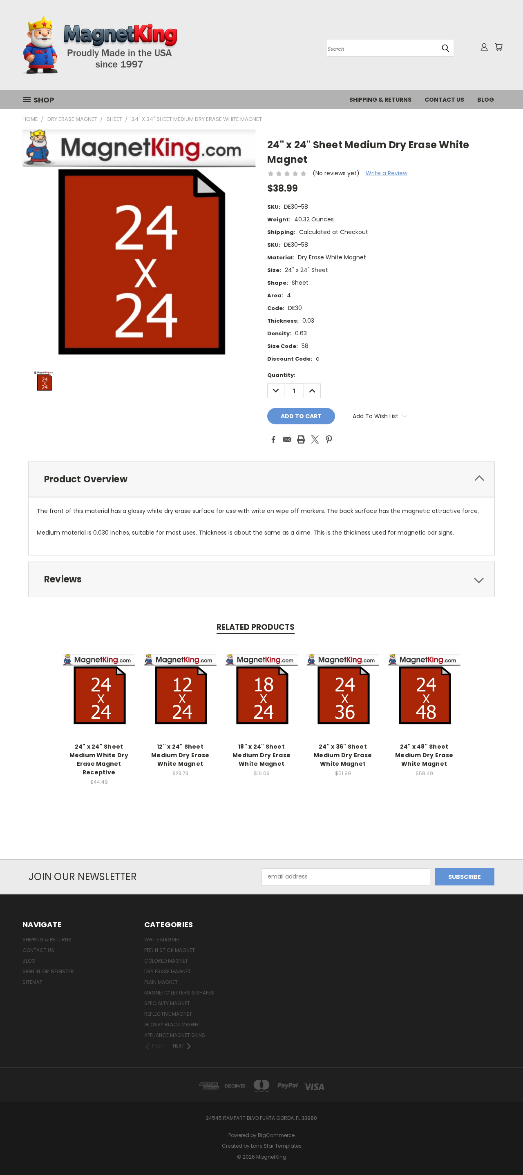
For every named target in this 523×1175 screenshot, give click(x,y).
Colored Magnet (166, 960)
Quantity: (281, 375)
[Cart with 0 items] (498, 47)
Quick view (99, 681)
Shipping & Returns (380, 100)
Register (62, 971)
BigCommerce (276, 1135)
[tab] (261, 479)
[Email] (287, 439)
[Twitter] (315, 439)
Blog (485, 100)
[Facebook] (273, 439)
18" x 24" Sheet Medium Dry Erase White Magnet (261, 755)
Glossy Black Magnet (172, 1024)
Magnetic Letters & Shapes (179, 992)
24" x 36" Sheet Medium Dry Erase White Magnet (343, 755)
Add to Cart (99, 696)
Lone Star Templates (276, 1145)
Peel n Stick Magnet (169, 950)
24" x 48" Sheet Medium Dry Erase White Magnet (424, 755)
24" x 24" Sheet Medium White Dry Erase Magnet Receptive (99, 759)
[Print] (301, 439)
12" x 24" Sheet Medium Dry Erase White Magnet (180, 755)
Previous (502, 1149)
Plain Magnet (161, 982)
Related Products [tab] (256, 627)
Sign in (31, 971)
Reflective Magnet (168, 1013)
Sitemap (32, 982)
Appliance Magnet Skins (174, 1035)
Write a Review (386, 173)
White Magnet (162, 939)
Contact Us (444, 100)
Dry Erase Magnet (167, 971)
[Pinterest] (329, 439)
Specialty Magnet (167, 1003)
